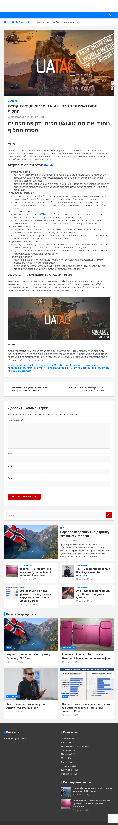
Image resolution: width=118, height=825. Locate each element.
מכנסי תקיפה (13, 368)
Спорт (64, 762)
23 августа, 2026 (68, 540)
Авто (63, 742)
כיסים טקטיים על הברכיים (89, 365)
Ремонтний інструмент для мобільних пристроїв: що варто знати (30, 389)
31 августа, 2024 (16, 117)
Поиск (109, 515)
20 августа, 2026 (28, 604)
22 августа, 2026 (28, 579)
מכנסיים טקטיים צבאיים (98, 368)
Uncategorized (68, 738)
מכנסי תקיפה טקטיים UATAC (32, 368)
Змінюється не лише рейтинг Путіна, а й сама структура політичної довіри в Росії (36, 595)
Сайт (10, 478)
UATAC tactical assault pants (63, 365)
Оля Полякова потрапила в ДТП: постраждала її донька (93, 594)
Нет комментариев (35, 117)
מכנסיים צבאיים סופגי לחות (19, 371)
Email (11, 465)
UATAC (49, 165)
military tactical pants (39, 365)
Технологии (26, 566)
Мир (62, 528)
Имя (11, 453)
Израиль (12, 101)
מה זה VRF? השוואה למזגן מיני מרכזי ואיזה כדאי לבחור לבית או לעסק (87, 389)
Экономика (66, 774)
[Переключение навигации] (8, 15)
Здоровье (66, 750)
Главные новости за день (74, 746)
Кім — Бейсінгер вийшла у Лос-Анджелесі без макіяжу (93, 572)
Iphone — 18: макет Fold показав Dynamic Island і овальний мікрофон (36, 572)
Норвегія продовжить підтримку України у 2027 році (28, 656)
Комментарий (15, 420)
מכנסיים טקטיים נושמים (77, 368)
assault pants (21, 365)
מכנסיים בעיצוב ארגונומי (56, 368)
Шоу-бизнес (82, 566)
